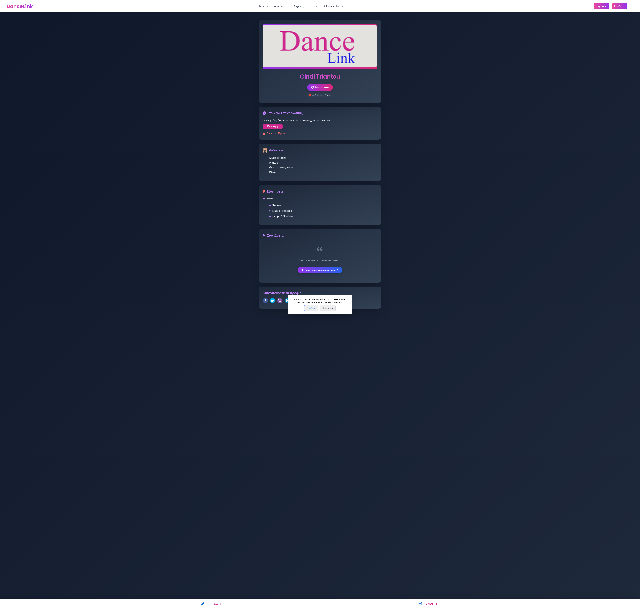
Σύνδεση (431, 604)
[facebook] (265, 301)
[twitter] (272, 301)
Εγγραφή (213, 604)
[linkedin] (287, 301)
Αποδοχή (311, 308)
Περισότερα (327, 308)
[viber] (280, 301)
